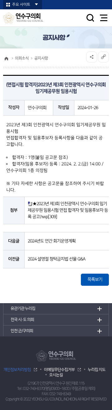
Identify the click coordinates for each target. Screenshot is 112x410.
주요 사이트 (21, 4)
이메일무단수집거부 (59, 369)
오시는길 (56, 375)
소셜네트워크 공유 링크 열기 (91, 57)
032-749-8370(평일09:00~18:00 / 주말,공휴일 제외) (59, 389)
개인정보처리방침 (17, 369)
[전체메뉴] (104, 18)
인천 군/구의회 (22, 331)
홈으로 (6, 58)
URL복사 (103, 57)
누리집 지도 (96, 369)
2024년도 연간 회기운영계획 (52, 241)
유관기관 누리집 (23, 308)
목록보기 (94, 279)
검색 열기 (90, 17)
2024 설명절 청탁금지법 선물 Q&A (56, 259)
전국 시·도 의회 (22, 319)
